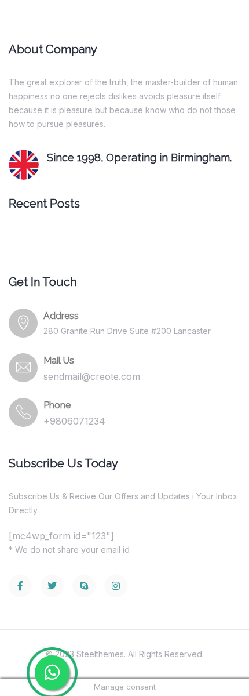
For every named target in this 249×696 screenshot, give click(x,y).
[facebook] (20, 585)
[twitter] (52, 585)
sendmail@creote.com (91, 376)
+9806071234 (74, 421)
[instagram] (115, 585)
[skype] (84, 585)
